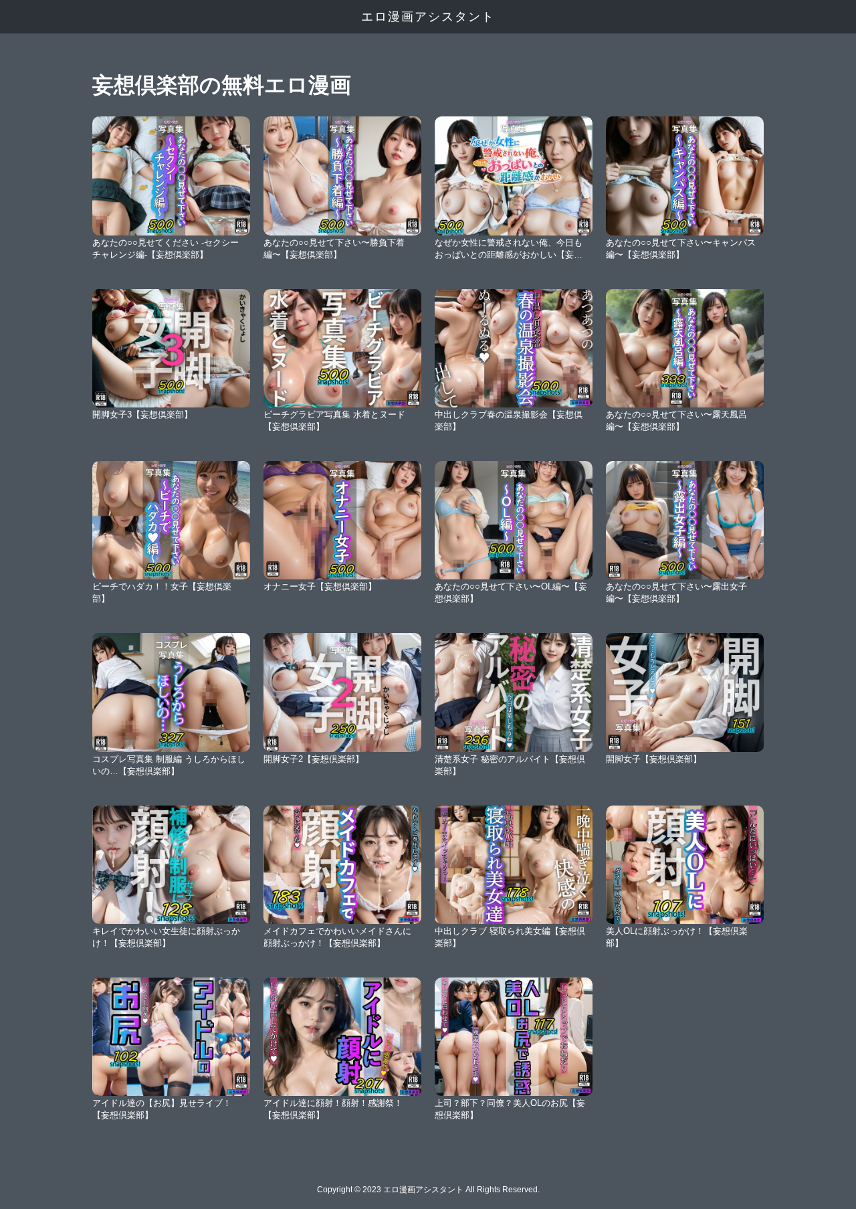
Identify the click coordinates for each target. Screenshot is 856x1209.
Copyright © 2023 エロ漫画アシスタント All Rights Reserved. (428, 1189)
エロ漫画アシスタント (428, 16)
